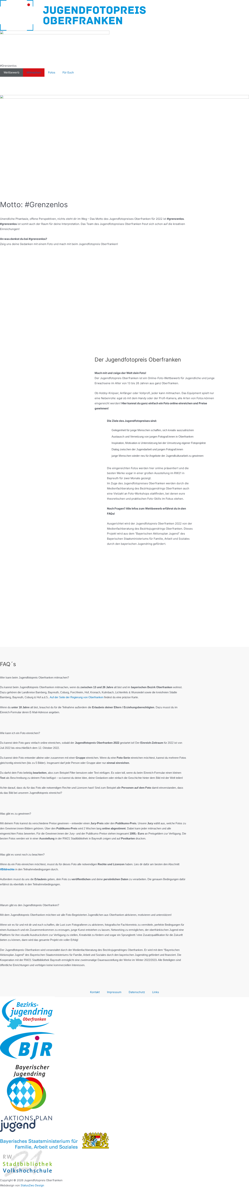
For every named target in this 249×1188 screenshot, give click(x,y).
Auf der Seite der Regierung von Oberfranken (76, 697)
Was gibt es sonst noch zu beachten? (22, 854)
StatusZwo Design (32, 1185)
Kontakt (95, 992)
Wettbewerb (11, 72)
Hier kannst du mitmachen (124, 311)
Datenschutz (137, 992)
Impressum (114, 992)
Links (155, 992)
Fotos (51, 72)
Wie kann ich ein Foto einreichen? (20, 733)
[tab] (93, 680)
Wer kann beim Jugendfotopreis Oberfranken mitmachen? (34, 677)
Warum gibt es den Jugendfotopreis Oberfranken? (29, 905)
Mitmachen (34, 72)
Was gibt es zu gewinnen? (15, 813)
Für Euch (68, 72)
